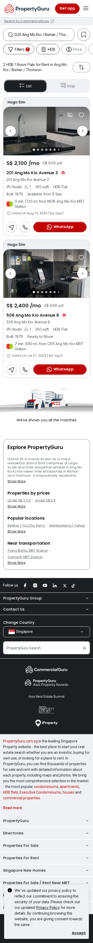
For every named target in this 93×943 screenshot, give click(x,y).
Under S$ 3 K (45, 500)
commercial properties (21, 798)
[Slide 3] (42, 150)
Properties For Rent (21, 858)
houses (68, 792)
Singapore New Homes (24, 870)
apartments (69, 787)
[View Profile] (46, 102)
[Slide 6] (54, 150)
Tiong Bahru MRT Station (27, 551)
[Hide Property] (70, 115)
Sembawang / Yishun (67, 525)
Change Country (18, 622)
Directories (13, 833)
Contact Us (14, 609)
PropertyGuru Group (22, 598)
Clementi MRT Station (25, 557)
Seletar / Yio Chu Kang (26, 525)
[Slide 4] (46, 150)
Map (71, 86)
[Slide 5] (50, 150)
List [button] (29, 86)
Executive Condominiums (40, 792)
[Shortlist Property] (81, 115)
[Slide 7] (58, 149)
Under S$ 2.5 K (19, 500)
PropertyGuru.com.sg (20, 741)
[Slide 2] (38, 150)
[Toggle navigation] (86, 8)
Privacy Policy (48, 907)
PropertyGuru (16, 820)
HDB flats (10, 792)
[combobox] (44, 34)
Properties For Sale (20, 845)
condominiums (46, 787)
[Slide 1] (34, 150)
